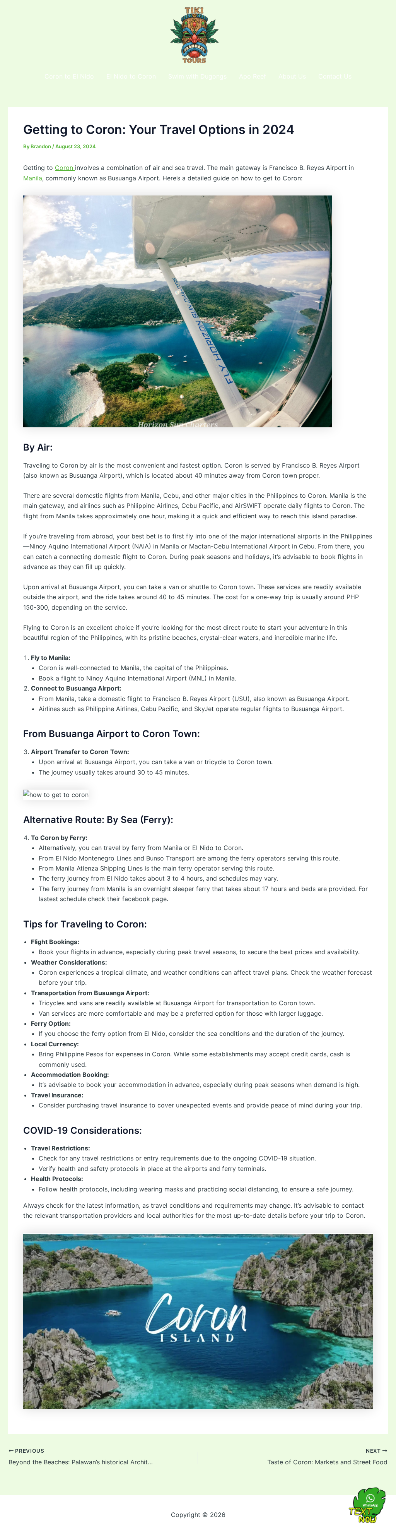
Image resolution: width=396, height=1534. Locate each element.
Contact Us (335, 76)
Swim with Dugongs (197, 76)
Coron (65, 167)
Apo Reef (252, 76)
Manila (32, 178)
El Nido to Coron (131, 76)
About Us (292, 76)
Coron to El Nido (69, 76)
